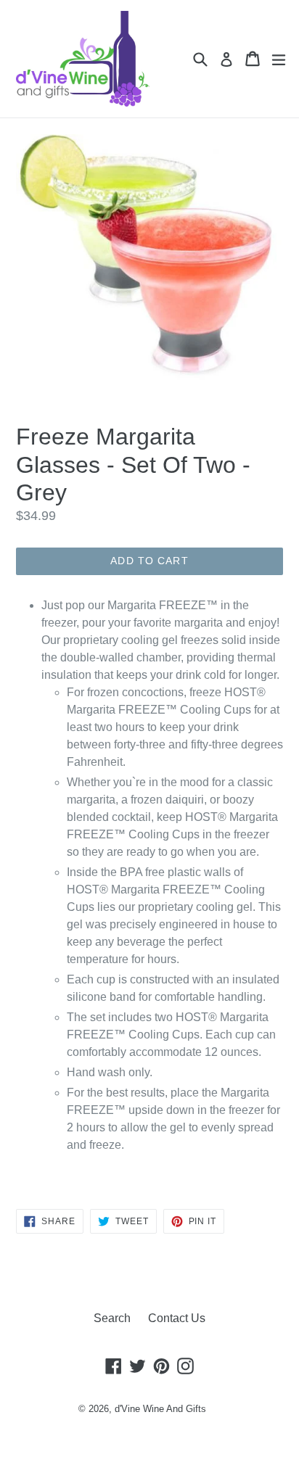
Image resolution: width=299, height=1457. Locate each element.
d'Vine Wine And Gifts (160, 1408)
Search (112, 1318)
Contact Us (176, 1318)
